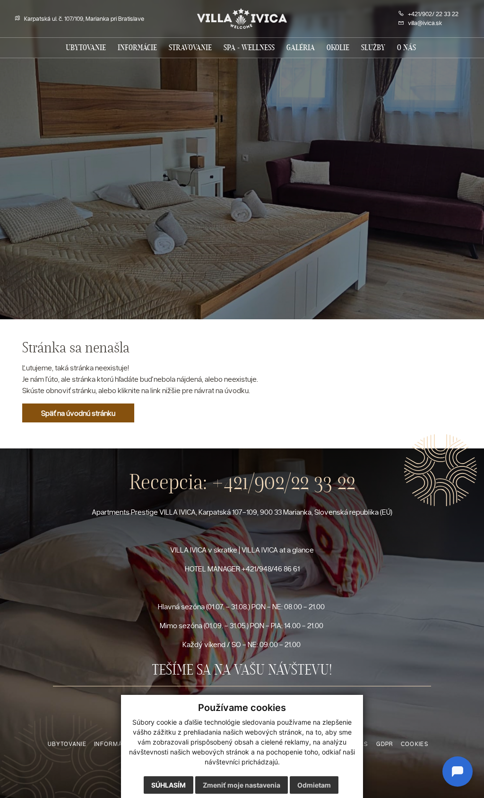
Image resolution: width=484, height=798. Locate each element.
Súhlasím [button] (168, 785)
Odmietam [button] (314, 785)
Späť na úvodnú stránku (78, 413)
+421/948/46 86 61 (271, 568)
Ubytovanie (67, 743)
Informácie (113, 743)
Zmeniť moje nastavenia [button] (241, 785)
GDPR (384, 743)
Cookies (415, 743)
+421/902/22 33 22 (283, 481)
